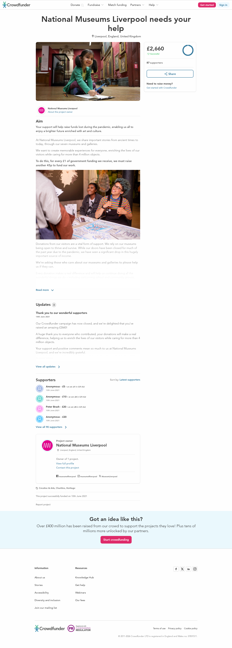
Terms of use (159, 628)
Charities (60, 488)
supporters (155, 62)
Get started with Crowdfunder (162, 87)
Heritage (70, 488)
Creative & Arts (47, 488)
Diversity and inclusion (47, 600)
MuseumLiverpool (109, 476)
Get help (80, 585)
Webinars (80, 592)
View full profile (65, 463)
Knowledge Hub (84, 577)
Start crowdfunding (116, 539)
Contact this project (67, 467)
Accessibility (42, 592)
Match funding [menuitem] (117, 5)
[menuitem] (96, 5)
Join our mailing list (46, 607)
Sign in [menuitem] (223, 4)
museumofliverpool (67, 476)
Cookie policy (190, 628)
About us (40, 577)
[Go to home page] (16, 5)
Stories (39, 585)
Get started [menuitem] (207, 4)
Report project (43, 504)
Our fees (80, 600)
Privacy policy (174, 628)
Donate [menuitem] (76, 5)
